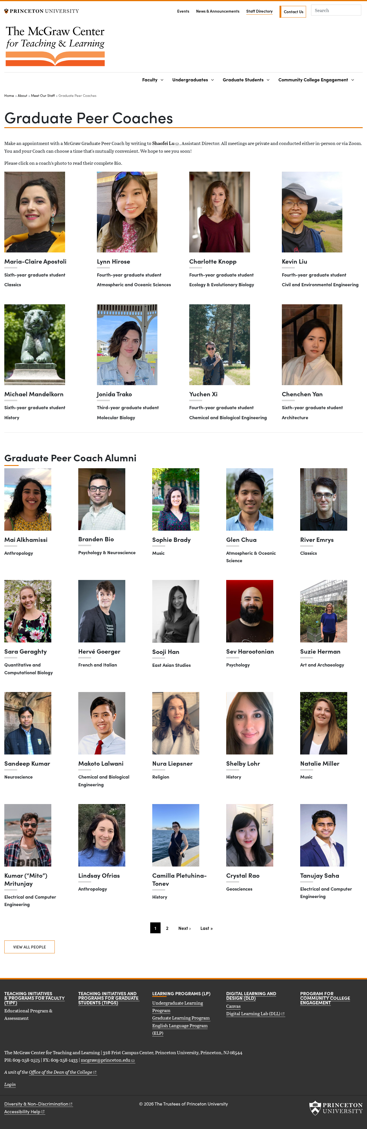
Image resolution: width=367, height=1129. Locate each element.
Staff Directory (259, 11)
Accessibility (22, 1111)
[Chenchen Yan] (312, 344)
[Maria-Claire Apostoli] (34, 212)
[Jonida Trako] (127, 344)
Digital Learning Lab (253, 1013)
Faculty (149, 79)
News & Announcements (217, 11)
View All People (29, 947)
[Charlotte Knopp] (219, 212)
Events (183, 11)
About (22, 95)
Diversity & (36, 1104)
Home (9, 95)
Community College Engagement (313, 79)
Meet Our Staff (43, 95)
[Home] (55, 48)
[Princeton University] (41, 10)
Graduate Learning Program (181, 1017)
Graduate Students (243, 79)
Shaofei (163, 143)
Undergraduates (190, 79)
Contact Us (293, 11)
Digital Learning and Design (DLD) (251, 995)
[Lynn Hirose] (127, 212)
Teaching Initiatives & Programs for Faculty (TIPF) (34, 997)
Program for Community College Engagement (325, 997)
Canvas (233, 1006)
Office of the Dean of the (60, 1072)
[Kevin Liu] (312, 212)
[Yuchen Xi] (219, 344)
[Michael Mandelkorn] (34, 344)
